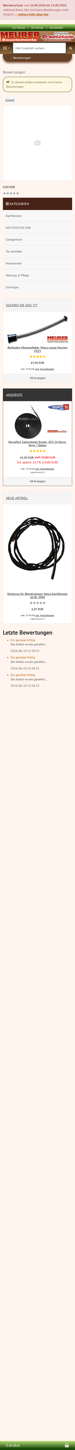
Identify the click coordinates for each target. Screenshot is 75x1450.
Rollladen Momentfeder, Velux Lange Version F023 (38, 349)
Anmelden (56, 27)
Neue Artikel (17, 498)
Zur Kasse (18, 27)
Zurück (9, 100)
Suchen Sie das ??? (21, 305)
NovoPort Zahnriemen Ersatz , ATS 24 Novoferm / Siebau (37, 444)
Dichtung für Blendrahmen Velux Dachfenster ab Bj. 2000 (37, 595)
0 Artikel (13, 1445)
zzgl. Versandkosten (44, 369)
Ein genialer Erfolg (23, 640)
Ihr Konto (37, 27)
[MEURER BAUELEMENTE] (37, 36)
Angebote (14, 394)
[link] (11, 193)
